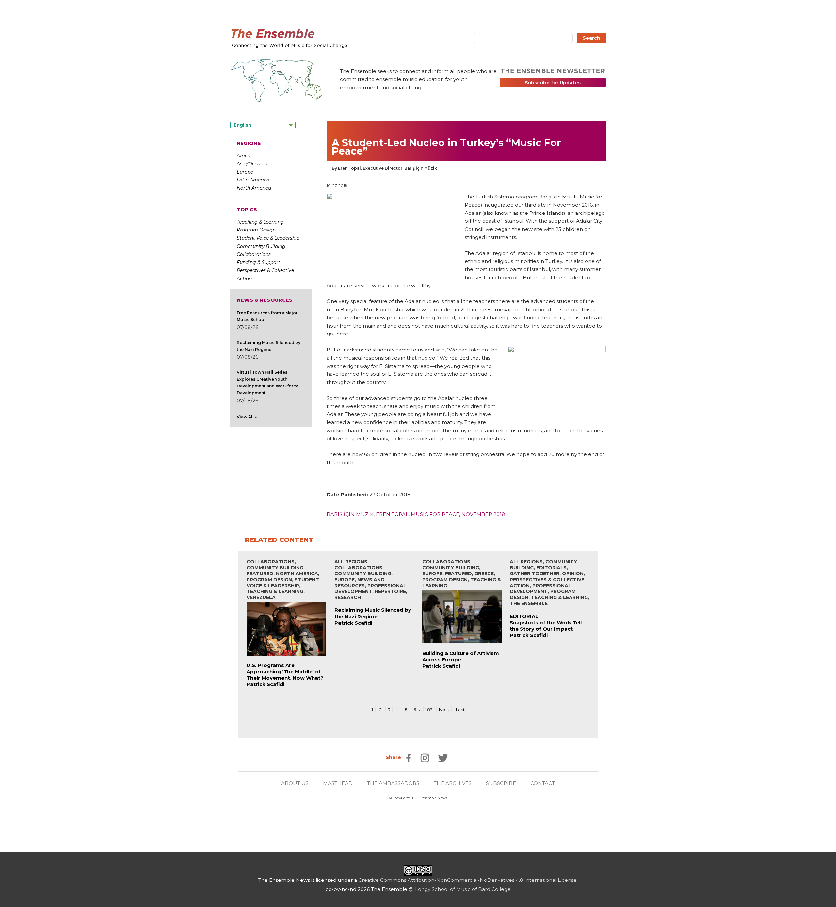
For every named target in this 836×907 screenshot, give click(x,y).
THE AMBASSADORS (393, 783)
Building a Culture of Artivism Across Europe (460, 656)
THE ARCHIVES (453, 783)
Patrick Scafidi (265, 684)
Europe (245, 172)
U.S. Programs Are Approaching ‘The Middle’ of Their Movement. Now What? (285, 671)
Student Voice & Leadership (268, 238)
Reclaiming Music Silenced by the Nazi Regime (372, 613)
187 (429, 709)
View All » (247, 416)
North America (254, 188)
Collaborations (254, 254)
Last (460, 709)
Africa (243, 156)
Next (444, 709)
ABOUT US (295, 783)
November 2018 (483, 514)
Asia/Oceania (252, 164)
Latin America (253, 180)
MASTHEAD (338, 783)
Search (591, 38)
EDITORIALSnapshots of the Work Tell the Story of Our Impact (546, 622)
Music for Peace (435, 514)
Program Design (256, 230)
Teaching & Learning (260, 222)
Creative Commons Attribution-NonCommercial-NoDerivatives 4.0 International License (467, 880)
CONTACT (542, 783)
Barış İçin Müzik (350, 514)
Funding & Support (258, 262)
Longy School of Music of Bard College (463, 889)
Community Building (261, 246)
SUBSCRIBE (501, 783)
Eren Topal (392, 514)
